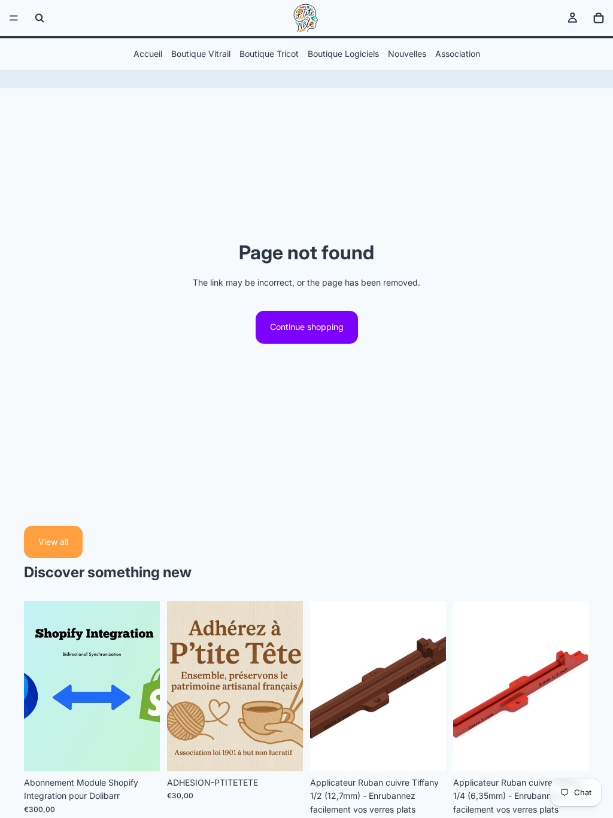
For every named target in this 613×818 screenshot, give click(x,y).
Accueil (147, 54)
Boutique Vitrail (200, 54)
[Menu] (14, 18)
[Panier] (598, 18)
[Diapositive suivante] (433, 686)
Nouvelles (407, 54)
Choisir (151, 752)
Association (457, 54)
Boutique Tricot (269, 54)
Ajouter (294, 752)
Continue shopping (307, 327)
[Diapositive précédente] (323, 686)
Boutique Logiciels (343, 54)
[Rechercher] (39, 18)
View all (53, 542)
